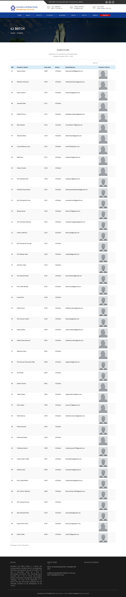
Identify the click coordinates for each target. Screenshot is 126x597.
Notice (84, 15)
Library (95, 15)
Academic (62, 15)
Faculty (39, 15)
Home (19, 15)
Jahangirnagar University (62, 593)
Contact (105, 15)
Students (49, 15)
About (28, 15)
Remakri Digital (85, 593)
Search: (95, 63)
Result (73, 15)
